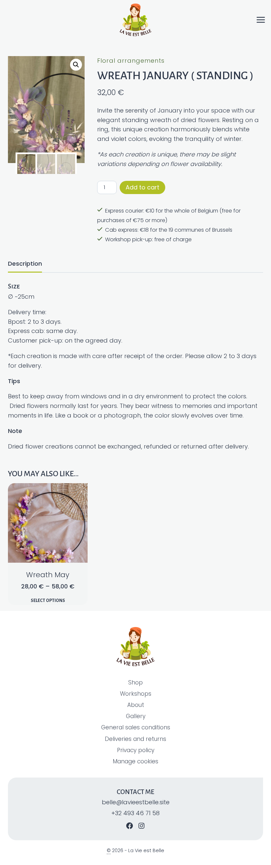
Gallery (135, 716)
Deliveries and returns (135, 739)
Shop (135, 682)
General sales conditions (135, 727)
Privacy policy (135, 750)
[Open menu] (263, 20)
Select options (48, 600)
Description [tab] (25, 263)
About (135, 705)
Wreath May (47, 575)
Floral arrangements (131, 60)
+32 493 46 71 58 (135, 813)
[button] (76, 65)
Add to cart (142, 187)
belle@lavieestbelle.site (136, 802)
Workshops (135, 694)
